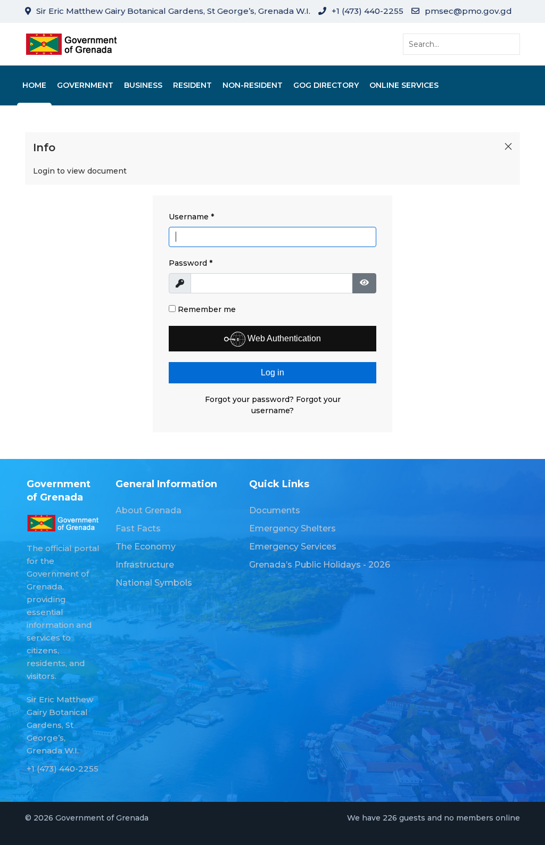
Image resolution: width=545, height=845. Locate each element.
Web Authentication (283, 338)
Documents (274, 510)
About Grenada (148, 510)
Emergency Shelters (292, 528)
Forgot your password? (250, 399)
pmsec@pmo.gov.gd (468, 11)
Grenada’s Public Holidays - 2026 (319, 565)
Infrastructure (144, 565)
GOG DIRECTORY (326, 85)
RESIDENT (192, 85)
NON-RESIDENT (252, 85)
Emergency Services (292, 547)
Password (190, 263)
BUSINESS (143, 85)
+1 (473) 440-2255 (367, 11)
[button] (508, 146)
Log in (272, 372)
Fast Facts (138, 528)
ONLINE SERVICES (404, 85)
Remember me (206, 309)
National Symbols (153, 583)
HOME (34, 85)
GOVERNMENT (85, 85)
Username (191, 216)
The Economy (145, 547)
